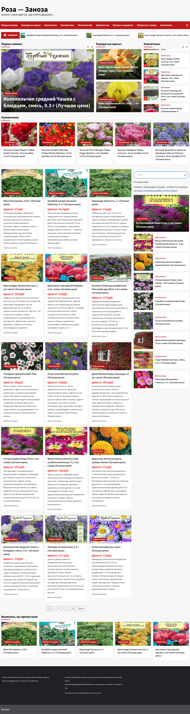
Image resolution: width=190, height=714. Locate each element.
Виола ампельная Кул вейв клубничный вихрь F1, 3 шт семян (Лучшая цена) (63, 462)
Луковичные (67, 25)
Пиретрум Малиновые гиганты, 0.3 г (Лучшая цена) (170, 381)
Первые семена (9, 25)
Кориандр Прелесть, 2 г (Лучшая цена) (83, 35)
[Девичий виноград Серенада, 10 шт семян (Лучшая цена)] (111, 356)
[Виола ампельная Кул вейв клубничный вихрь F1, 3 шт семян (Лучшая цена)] (66, 441)
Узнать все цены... (11, 248)
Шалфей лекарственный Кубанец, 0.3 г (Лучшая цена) (64, 202)
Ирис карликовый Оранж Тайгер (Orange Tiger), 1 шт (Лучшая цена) (118, 70)
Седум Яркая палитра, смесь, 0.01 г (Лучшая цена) (170, 361)
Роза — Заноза (24, 9)
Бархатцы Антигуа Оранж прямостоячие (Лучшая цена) (109, 460)
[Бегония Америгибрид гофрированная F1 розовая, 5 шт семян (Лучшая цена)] (151, 95)
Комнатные (50, 25)
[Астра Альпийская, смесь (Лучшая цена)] (111, 529)
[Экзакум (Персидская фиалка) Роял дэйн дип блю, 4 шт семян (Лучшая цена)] (151, 77)
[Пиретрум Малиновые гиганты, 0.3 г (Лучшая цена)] (143, 379)
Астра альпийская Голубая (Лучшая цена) (63, 375)
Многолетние (85, 25)
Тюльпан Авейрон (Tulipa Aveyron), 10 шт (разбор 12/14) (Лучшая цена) (132, 153)
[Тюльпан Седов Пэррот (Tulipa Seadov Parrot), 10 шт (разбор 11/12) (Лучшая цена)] (19, 134)
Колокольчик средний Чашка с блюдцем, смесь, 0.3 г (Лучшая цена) (21, 550)
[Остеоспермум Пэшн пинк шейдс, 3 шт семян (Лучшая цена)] (143, 281)
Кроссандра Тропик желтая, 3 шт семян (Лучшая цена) (143, 35)
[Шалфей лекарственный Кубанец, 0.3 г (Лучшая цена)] (66, 183)
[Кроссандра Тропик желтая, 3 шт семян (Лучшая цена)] (22, 268)
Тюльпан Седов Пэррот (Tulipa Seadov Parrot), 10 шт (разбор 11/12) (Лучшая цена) (18, 153)
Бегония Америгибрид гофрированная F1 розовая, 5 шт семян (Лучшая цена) (171, 96)
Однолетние (102, 25)
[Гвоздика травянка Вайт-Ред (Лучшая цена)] (22, 356)
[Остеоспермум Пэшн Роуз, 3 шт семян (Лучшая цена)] (22, 441)
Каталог (5, 709)
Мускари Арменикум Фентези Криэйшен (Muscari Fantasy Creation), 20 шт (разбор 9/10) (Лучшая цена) (170, 154)
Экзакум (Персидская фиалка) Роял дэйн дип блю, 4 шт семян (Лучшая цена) (173, 79)
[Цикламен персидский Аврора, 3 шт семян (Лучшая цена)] (151, 60)
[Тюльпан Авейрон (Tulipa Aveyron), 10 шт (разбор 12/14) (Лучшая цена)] (133, 134)
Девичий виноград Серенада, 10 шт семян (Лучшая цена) (110, 375)
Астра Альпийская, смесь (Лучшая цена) (106, 548)
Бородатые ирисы (31, 25)
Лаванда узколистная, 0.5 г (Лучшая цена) (46, 102)
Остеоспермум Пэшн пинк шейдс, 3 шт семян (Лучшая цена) (169, 283)
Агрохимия (166, 25)
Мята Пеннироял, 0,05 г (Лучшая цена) (22, 202)
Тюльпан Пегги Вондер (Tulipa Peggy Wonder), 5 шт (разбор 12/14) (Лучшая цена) (94, 153)
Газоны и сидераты (123, 25)
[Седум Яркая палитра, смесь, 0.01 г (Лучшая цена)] (143, 360)
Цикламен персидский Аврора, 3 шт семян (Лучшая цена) (171, 61)
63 (73, 608)
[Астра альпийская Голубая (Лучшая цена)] (66, 356)
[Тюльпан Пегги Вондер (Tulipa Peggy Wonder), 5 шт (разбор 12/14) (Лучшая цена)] (95, 134)
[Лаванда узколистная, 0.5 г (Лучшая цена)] (47, 80)
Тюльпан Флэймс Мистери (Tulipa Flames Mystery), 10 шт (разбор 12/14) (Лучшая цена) (56, 153)
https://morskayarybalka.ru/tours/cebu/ (157, 190)
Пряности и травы (146, 25)
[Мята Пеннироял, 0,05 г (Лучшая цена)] (22, 183)
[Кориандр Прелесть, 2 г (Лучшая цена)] (111, 183)
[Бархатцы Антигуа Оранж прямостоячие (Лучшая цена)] (111, 441)
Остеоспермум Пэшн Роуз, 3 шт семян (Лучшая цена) (21, 460)
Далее (81, 608)
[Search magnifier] (185, 175)
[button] (187, 25)
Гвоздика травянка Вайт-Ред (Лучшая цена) (19, 375)
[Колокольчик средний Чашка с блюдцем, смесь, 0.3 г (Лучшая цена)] (22, 529)
